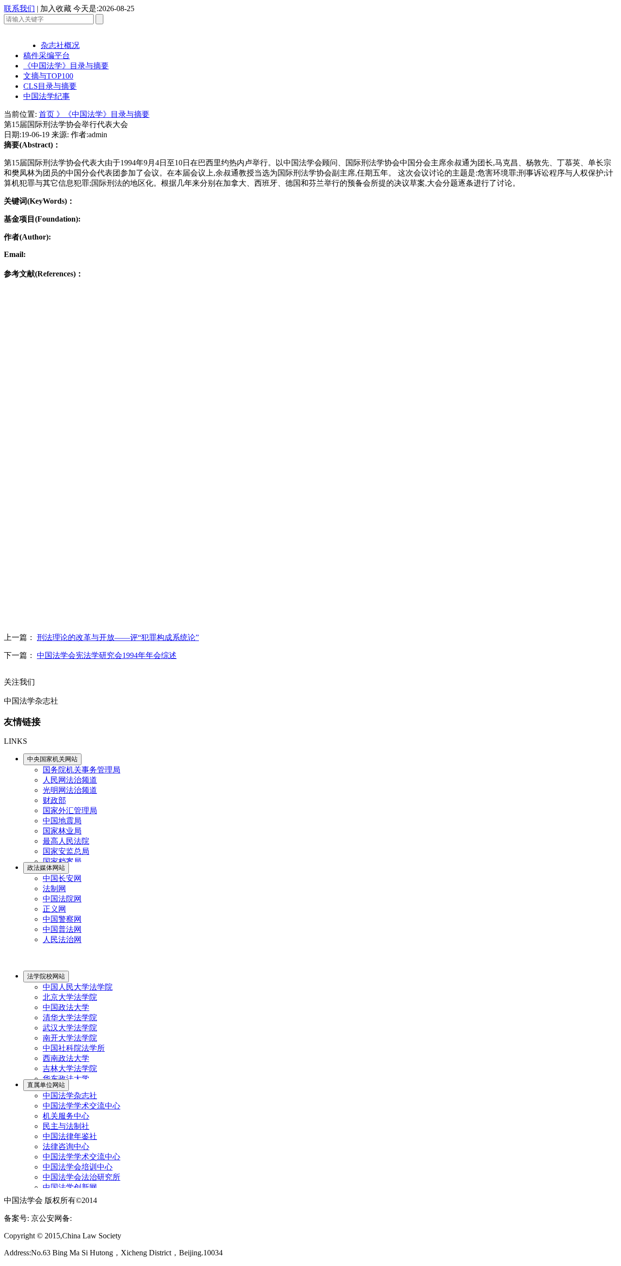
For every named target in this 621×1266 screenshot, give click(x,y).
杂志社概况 (60, 45)
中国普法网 (62, 929)
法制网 (54, 888)
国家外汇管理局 (70, 810)
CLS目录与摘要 (50, 86)
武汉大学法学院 (70, 1028)
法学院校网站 (46, 976)
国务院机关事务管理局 (81, 770)
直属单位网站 (46, 1085)
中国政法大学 (66, 1007)
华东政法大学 (66, 1078)
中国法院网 (62, 899)
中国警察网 (62, 919)
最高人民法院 (66, 841)
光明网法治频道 (70, 790)
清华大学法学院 (70, 1017)
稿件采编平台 (46, 55)
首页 (47, 114)
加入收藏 (55, 8)
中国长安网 (62, 878)
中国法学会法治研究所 (81, 1177)
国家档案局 (62, 861)
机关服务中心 (66, 1116)
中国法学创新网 (70, 1187)
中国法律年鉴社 (70, 1136)
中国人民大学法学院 (78, 987)
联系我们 (19, 8)
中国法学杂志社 (70, 1095)
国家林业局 (62, 831)
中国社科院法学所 (74, 1048)
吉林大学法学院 (70, 1068)
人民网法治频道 (70, 780)
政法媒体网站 (46, 867)
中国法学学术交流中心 (81, 1106)
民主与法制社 (66, 1126)
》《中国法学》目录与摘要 (102, 114)
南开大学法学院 (70, 1038)
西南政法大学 (66, 1058)
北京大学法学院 (70, 997)
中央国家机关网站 (52, 759)
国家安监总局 (66, 851)
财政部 (54, 800)
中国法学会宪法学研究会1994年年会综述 (107, 655)
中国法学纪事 (46, 96)
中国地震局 (62, 821)
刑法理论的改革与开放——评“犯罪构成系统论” (118, 637)
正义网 (54, 909)
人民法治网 (62, 939)
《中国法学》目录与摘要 (66, 66)
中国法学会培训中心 (78, 1167)
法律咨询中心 (66, 1146)
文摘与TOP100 (48, 76)
